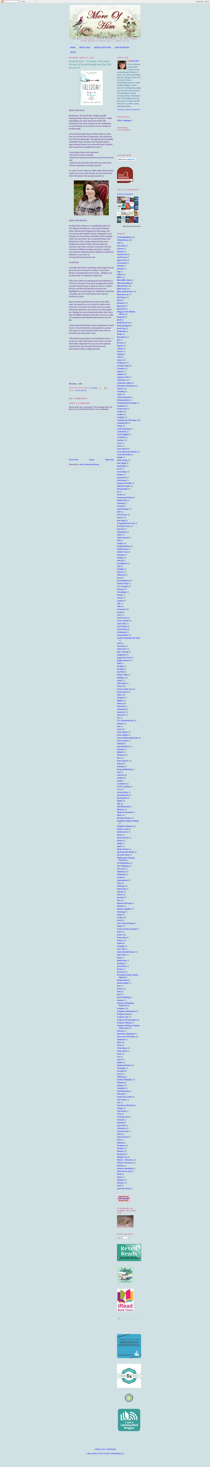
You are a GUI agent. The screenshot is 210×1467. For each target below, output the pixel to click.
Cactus (119, 351)
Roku (119, 992)
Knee (119, 758)
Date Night (121, 463)
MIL (118, 804)
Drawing (120, 503)
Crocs (119, 443)
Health (120, 669)
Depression (122, 477)
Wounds (120, 1180)
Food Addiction (123, 581)
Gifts (119, 606)
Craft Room (121, 432)
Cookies (120, 414)
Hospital (120, 698)
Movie (119, 835)
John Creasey (122, 741)
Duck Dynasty (123, 509)
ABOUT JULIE (84, 48)
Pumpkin (121, 946)
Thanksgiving (123, 1091)
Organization (122, 880)
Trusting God (122, 1117)
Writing (120, 1183)
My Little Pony (123, 855)
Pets (119, 900)
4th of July (121, 246)
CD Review (121, 363)
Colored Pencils (123, 397)
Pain (119, 883)
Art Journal (121, 263)
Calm (119, 357)
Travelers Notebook (125, 1105)
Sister (119, 1042)
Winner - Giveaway (125, 1160)
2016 (119, 243)
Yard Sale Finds (123, 1189)
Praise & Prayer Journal (126, 929)
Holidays (120, 678)
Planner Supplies (124, 909)
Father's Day (122, 552)
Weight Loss (122, 1157)
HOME (72, 48)
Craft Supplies (123, 434)
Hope (119, 695)
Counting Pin (122, 423)
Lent (119, 772)
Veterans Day (122, 1131)
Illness (120, 703)
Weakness (121, 1146)
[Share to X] (103, 388)
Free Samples (122, 586)
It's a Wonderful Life (125, 721)
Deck (119, 469)
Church (120, 389)
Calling (120, 354)
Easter (119, 518)
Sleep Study (122, 1051)
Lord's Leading (123, 787)
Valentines (121, 1128)
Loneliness (121, 784)
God (118, 615)
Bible (119, 277)
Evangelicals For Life (126, 523)
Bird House (121, 297)
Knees (119, 764)
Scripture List (122, 1017)
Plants (119, 915)
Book (119, 320)
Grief (119, 643)
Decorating (121, 472)
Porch (119, 920)
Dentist (120, 475)
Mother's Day (122, 829)
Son (118, 1057)
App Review (122, 260)
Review (120, 989)
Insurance (121, 712)
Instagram (121, 709)
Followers (121, 575)
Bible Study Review (125, 292)
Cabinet (120, 349)
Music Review (122, 849)
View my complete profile (128, 109)
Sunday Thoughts (124, 1080)
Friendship (121, 592)
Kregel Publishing (124, 769)
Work (119, 1174)
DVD (119, 512)
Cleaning (120, 391)
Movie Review (123, 838)
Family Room (122, 549)
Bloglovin (121, 317)
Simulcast (121, 1040)
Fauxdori (120, 555)
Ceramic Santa (123, 366)
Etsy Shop (121, 520)
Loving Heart (122, 792)
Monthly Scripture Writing (128, 821)
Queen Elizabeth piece (126, 952)
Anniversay (122, 257)
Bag (118, 272)
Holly (119, 681)
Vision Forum (122, 1137)
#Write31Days (122, 240)
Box (118, 340)
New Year (121, 869)
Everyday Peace (123, 526)
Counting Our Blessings (126, 420)
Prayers (120, 940)
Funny (119, 595)
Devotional (121, 480)
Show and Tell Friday (126, 1037)
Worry (119, 1177)
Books (119, 334)
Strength (120, 1071)
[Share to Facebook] (105, 388)
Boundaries (121, 337)
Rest (119, 986)
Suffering (121, 1077)
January (120, 724)
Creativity (121, 437)
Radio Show (122, 961)
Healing (120, 666)
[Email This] (98, 388)
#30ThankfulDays (124, 237)
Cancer (120, 360)
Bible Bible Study (124, 280)
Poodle (120, 918)
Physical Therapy (124, 903)
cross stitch (122, 449)
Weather (120, 1148)
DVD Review (122, 515)
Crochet (120, 440)
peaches (120, 897)
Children (120, 374)
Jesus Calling (122, 735)
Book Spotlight (123, 326)
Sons (119, 1060)
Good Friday (122, 629)
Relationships (122, 983)
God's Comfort (123, 621)
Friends (120, 589)
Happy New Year (124, 658)
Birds (119, 300)
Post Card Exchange (125, 923)
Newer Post (73, 460)
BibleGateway (123, 295)
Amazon (120, 252)
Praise (119, 926)
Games (120, 598)
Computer (121, 406)
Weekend (121, 1154)
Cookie (120, 412)
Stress (119, 1074)
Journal (120, 744)
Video (119, 1134)
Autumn (120, 269)
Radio (119, 958)
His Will (120, 672)
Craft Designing (123, 429)
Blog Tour (121, 309)
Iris (118, 718)
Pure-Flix (121, 949)
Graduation (121, 632)
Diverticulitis (122, 489)
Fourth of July (122, 583)
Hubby (119, 701)
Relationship (122, 980)
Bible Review (122, 286)
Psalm (119, 943)
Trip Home (121, 1111)
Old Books (121, 874)
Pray (119, 932)
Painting (120, 886)
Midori (120, 801)
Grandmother (122, 635)
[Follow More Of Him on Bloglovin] (126, 160)
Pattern (120, 895)
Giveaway (121, 609)
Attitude (120, 266)
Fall (118, 540)
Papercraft (121, 889)
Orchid (120, 877)
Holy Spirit (121, 683)
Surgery (120, 1085)
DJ (118, 492)
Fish (119, 566)
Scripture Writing (124, 1023)
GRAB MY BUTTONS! (102, 48)
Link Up (120, 775)
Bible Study (121, 289)
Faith (119, 535)
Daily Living (122, 460)
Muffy (119, 843)
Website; (120, 1151)
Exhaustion (121, 532)
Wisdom (120, 1166)
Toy (118, 1103)
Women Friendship (125, 1168)
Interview (121, 715)
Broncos (120, 343)
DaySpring (121, 466)
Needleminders (123, 863)
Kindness (121, 755)
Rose (119, 994)
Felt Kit (120, 561)
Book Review (81, 390)
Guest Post (121, 649)
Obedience (121, 872)
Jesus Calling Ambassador (128, 738)
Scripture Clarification (126, 1011)
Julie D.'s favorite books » (132, 226)
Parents (120, 892)
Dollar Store (122, 500)
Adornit (120, 249)
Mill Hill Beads (123, 807)
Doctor (120, 495)
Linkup (120, 778)
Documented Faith (124, 498)
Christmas (121, 380)
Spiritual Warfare (124, 1065)
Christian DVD (123, 377)
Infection (121, 706)
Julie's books (125, 194)
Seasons (120, 1031)
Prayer (120, 935)
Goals (119, 612)
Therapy (120, 1094)
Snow (119, 1054)
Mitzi (119, 815)
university (121, 1125)
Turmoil (120, 1120)
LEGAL (73, 52)
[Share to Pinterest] (107, 388)
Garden (120, 601)
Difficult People (123, 486)
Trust (119, 1114)
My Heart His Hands (125, 852)
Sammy (120, 1000)
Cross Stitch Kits (124, 455)
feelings (120, 558)
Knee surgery (122, 761)
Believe (120, 274)
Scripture (121, 1008)
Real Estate (121, 966)
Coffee (119, 394)
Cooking (120, 417)
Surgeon (120, 1082)
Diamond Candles (124, 483)
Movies (120, 841)
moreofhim (134, 61)
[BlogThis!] (101, 388)
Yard (119, 1186)
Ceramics (121, 369)
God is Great (122, 618)
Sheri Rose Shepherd (125, 1034)
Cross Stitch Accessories (127, 452)
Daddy (119, 457)
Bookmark (121, 331)
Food (119, 578)
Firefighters (122, 563)
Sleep (119, 1045)
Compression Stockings (127, 403)
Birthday (120, 303)
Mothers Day (122, 832)
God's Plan (121, 624)
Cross (119, 446)
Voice (119, 1140)
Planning (121, 912)
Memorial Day (123, 795)
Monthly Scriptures (125, 826)
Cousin (120, 426)
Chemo (120, 371)
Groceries (121, 646)
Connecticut (122, 409)
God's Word (122, 626)
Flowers (120, 572)
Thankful (121, 1088)
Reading (120, 963)
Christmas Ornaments (126, 386)
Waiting (120, 1143)
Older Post (109, 460)
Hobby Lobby (122, 675)
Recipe (120, 969)
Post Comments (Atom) (89, 464)
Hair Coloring (122, 652)
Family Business (123, 546)
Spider (119, 1062)
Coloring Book (123, 400)
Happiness (121, 655)
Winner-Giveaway (124, 1163)
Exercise (120, 529)
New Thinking (123, 866)
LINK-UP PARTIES (122, 48)
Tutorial (120, 1123)
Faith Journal (122, 538)
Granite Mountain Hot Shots (128, 638)
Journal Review (123, 746)
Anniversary (122, 254)
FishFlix (120, 569)
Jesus (119, 729)
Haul (119, 663)
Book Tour (121, 328)
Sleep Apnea (122, 1048)
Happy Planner (123, 660)
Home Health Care (124, 689)
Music (119, 846)
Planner (120, 906)
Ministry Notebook (124, 812)
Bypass (120, 346)
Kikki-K (120, 752)
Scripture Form (123, 1014)
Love (119, 789)
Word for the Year (124, 1171)
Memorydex (122, 798)
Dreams (120, 506)
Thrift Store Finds (124, 1097)
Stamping (121, 1068)
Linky (119, 781)
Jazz (118, 726)
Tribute (120, 1108)
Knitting (120, 766)
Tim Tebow (121, 1100)
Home (91, 460)
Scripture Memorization (127, 1020)
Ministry (120, 809)
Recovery (121, 972)
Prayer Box (121, 938)
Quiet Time (121, 955)
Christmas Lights (124, 383)
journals (120, 749)
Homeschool (122, 692)
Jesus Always (122, 732)
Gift (118, 604)
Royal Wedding (123, 997)
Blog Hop (121, 306)
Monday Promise (124, 818)
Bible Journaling (123, 283)
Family (120, 543)
